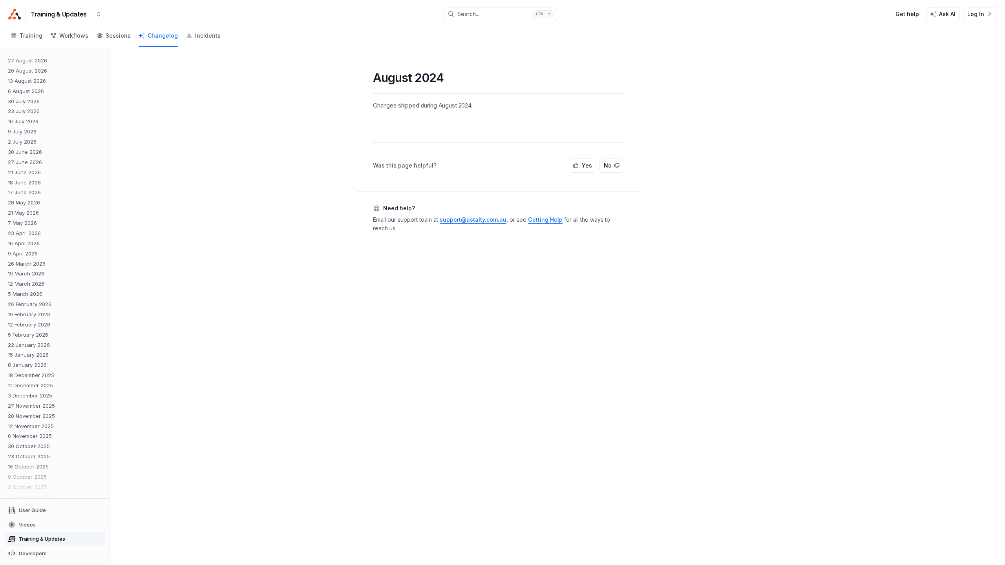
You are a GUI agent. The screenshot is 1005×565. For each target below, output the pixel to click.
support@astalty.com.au (473, 219)
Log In (975, 14)
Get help (907, 14)
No (608, 165)
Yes (587, 165)
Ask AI (947, 14)
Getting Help (545, 219)
